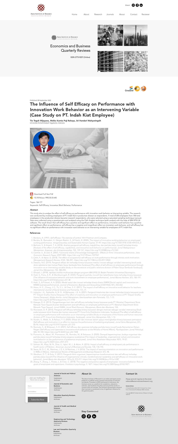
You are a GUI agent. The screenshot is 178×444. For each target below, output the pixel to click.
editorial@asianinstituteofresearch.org (139, 381)
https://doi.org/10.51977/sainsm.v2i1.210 (57, 324)
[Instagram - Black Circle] (133, 5)
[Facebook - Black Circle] (137, 5)
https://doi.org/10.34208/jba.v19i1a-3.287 (101, 359)
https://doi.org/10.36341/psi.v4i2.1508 (61, 332)
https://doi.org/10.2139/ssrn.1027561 (83, 255)
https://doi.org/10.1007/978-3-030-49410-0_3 (121, 242)
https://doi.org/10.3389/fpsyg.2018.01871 (111, 364)
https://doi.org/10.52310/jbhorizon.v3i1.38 (51, 280)
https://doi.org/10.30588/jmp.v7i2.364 (101, 250)
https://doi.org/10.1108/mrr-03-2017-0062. (92, 260)
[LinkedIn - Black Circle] (141, 5)
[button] (110, 14)
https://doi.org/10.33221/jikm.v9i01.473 (50, 342)
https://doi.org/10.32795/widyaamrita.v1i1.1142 (54, 299)
